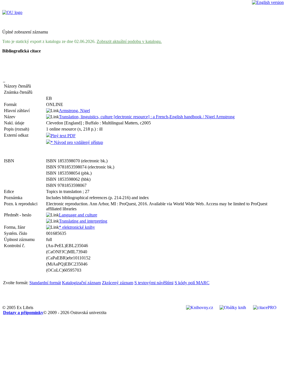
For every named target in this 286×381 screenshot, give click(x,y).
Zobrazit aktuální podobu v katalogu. (129, 41)
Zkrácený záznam (117, 282)
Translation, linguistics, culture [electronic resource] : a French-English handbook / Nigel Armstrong (147, 116)
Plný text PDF (63, 135)
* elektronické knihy (77, 227)
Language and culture (78, 215)
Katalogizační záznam (81, 282)
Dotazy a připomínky (23, 312)
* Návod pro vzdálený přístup (77, 142)
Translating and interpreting (83, 221)
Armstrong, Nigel (74, 110)
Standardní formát (45, 282)
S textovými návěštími (153, 282)
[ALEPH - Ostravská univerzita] (12, 12)
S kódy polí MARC (192, 282)
